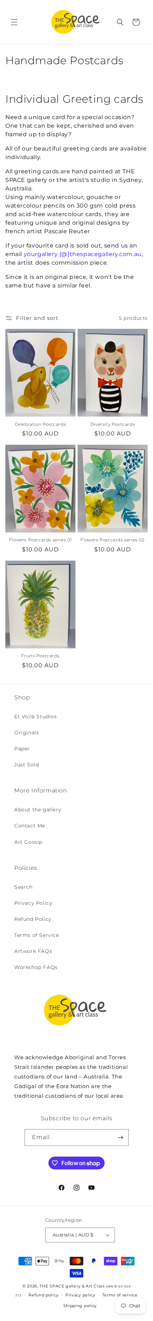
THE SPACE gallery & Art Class (71, 1286)
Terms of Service (36, 935)
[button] (14, 22)
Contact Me (29, 825)
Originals (26, 732)
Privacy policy (80, 1294)
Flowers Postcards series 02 (112, 539)
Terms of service (119, 1294)
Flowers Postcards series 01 (40, 539)
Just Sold (26, 764)
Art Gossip (28, 842)
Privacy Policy (33, 903)
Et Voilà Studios (35, 716)
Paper (22, 748)
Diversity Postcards (112, 424)
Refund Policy (33, 919)
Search (23, 887)
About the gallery (37, 809)
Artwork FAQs (33, 951)
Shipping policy (80, 1305)
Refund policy (43, 1294)
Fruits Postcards (40, 655)
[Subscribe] (120, 1137)
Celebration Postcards (40, 424)
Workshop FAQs (36, 967)
